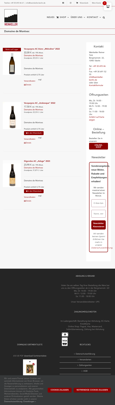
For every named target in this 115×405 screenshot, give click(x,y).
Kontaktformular (96, 85)
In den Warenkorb (35, 133)
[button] (104, 17)
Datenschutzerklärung (101, 248)
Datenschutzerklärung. (13, 401)
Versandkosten (29, 81)
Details (28, 85)
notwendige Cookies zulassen (92, 390)
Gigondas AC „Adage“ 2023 (37, 161)
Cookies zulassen (60, 390)
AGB (85, 371)
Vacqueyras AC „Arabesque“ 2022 (39, 103)
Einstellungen (29, 401)
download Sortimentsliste (35, 356)
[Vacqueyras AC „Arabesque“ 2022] (12, 115)
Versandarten (85, 360)
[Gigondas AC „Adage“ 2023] (12, 173)
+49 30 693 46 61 (17, 3)
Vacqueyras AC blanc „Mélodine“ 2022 (42, 49)
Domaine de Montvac (33, 56)
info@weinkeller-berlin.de (35, 3)
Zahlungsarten (85, 365)
